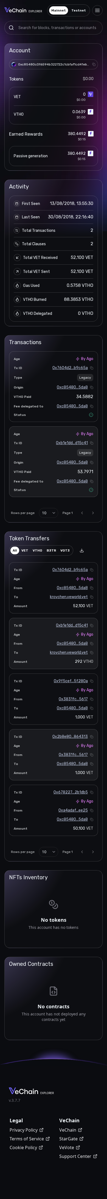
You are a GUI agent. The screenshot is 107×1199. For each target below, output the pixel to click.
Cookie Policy (23, 1147)
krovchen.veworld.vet (69, 597)
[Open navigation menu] (97, 10)
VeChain (67, 1130)
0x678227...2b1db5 (71, 792)
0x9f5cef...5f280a (71, 681)
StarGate (68, 1139)
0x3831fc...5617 (73, 699)
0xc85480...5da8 (72, 387)
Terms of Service (27, 1139)
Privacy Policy (24, 1130)
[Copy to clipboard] (93, 64)
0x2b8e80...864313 (70, 736)
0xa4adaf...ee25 (73, 810)
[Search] (11, 27)
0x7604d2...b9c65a (70, 368)
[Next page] (93, 513)
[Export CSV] (81, 550)
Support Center (75, 1156)
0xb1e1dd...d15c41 (72, 443)
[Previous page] (82, 513)
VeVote (66, 1147)
